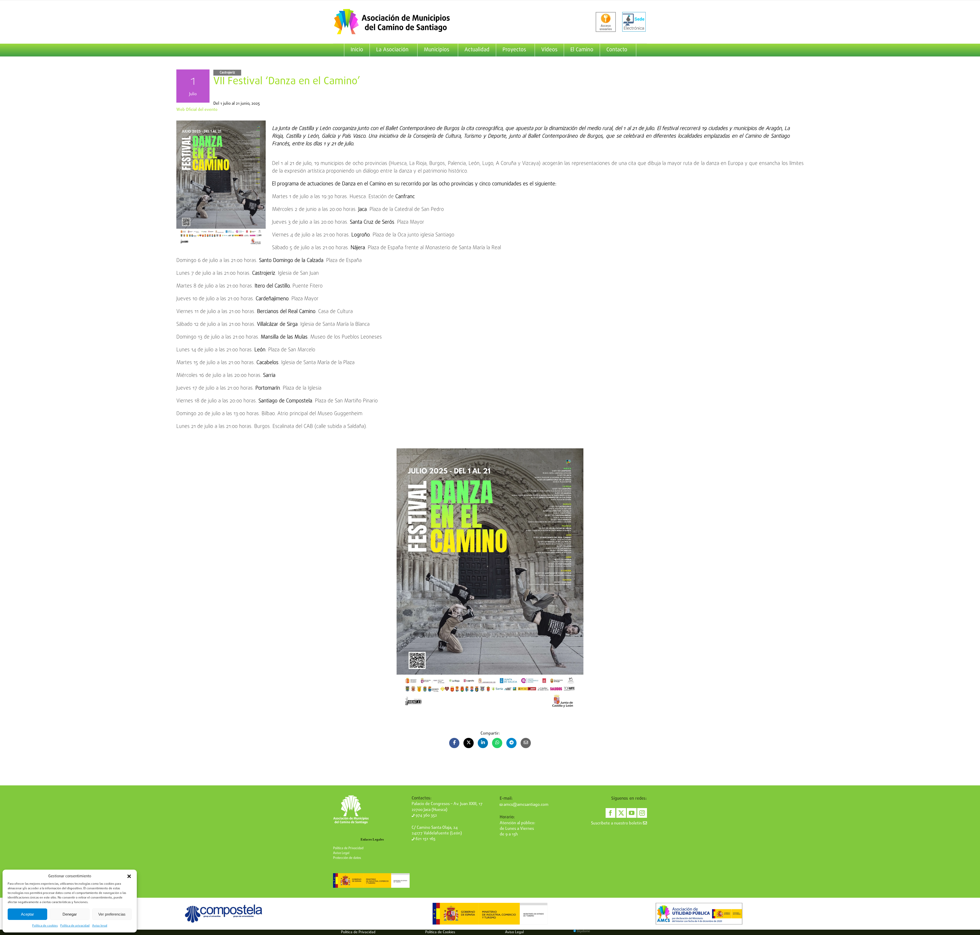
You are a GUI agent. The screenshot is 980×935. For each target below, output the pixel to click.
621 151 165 (424, 839)
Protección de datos (347, 858)
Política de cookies (45, 926)
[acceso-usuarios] (606, 22)
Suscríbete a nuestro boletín (617, 823)
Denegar (70, 914)
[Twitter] (621, 813)
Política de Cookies (440, 932)
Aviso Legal (341, 853)
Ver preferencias (112, 914)
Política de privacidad (75, 926)
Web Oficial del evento (196, 110)
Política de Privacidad (348, 848)
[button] (129, 876)
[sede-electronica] (634, 22)
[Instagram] (642, 813)
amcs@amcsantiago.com (525, 805)
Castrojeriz (227, 72)
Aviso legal (99, 926)
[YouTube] (631, 813)
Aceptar (27, 914)
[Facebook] (610, 813)
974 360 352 (425, 815)
